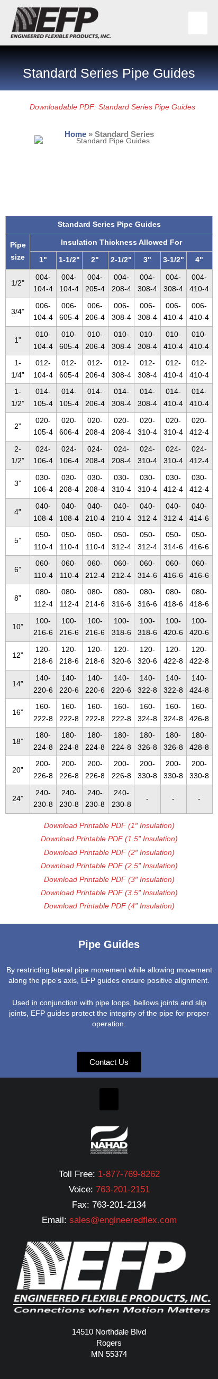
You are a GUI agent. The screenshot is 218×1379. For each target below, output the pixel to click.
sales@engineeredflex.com (123, 1220)
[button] (109, 1099)
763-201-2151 (123, 1189)
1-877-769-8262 (129, 1174)
